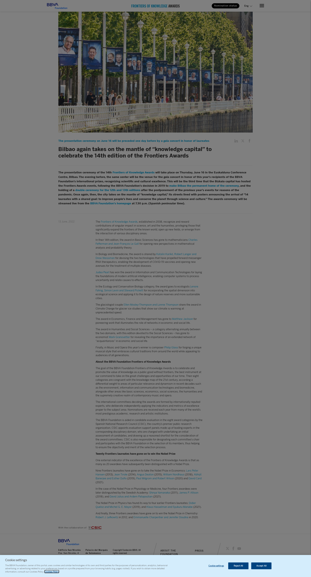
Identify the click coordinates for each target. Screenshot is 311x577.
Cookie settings (216, 566)
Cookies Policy (52, 571)
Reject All (238, 566)
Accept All (261, 566)
